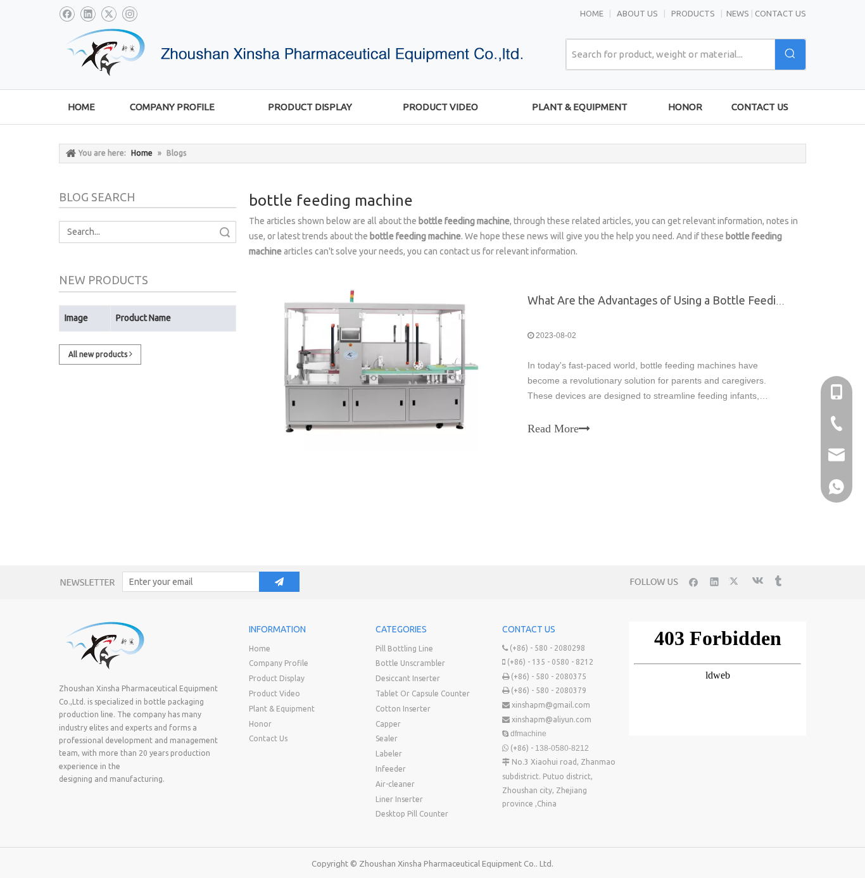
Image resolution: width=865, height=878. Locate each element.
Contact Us (268, 738)
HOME (591, 13)
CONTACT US (780, 13)
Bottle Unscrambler (410, 663)
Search (225, 232)
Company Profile (278, 663)
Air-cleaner (395, 784)
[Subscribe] (279, 582)
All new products (98, 354)
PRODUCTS (694, 13)
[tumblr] (777, 581)
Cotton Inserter (403, 709)
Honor (260, 724)
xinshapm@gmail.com (551, 705)
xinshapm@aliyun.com (551, 719)
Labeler (389, 753)
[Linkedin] (88, 14)
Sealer (387, 738)
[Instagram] (129, 14)
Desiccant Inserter (408, 678)
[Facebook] (67, 14)
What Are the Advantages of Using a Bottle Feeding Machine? (682, 300)
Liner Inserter (399, 799)
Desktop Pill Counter (412, 814)
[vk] (756, 581)
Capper (388, 724)
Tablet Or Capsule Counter (423, 693)
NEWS (737, 13)
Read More (553, 428)
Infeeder (391, 769)
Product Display (277, 678)
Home (259, 648)
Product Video (274, 693)
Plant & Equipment (282, 709)
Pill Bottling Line (404, 648)
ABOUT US (637, 13)
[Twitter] (109, 14)
